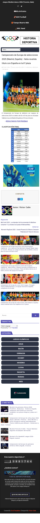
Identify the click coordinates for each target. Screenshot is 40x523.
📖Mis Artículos (20, 11)
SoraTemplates (15, 510)
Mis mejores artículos (20, 494)
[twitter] (21, 6)
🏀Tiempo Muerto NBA (20, 23)
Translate (15, 328)
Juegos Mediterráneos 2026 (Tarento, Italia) (18, 2)
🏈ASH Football (20, 17)
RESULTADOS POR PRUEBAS (17, 121)
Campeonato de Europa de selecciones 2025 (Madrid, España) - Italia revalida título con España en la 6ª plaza (20, 303)
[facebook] (18, 6)
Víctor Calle (32, 510)
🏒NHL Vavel (20, 28)
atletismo (29, 67)
